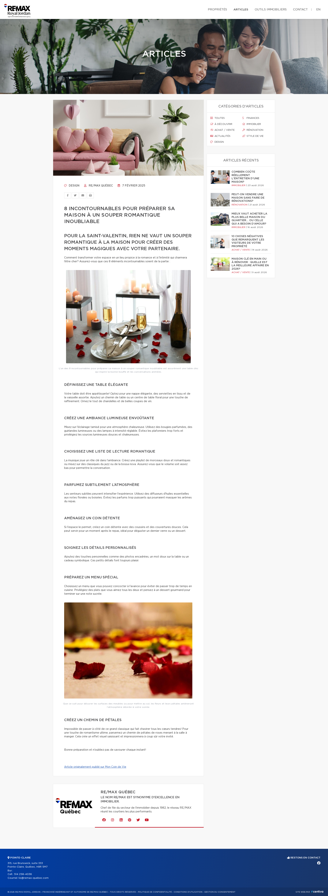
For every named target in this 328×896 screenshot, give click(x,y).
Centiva (317, 891)
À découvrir (223, 124)
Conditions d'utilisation (188, 892)
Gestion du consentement (219, 892)
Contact (300, 9)
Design (73, 185)
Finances (252, 118)
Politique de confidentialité (155, 892)
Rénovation (254, 130)
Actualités (222, 136)
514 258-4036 (23, 874)
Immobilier (253, 124)
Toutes (219, 118)
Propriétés (217, 9)
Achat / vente (224, 130)
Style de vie (254, 136)
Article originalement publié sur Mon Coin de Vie (95, 767)
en (318, 9)
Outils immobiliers (271, 9)
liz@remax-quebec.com (34, 878)
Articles (240, 9)
